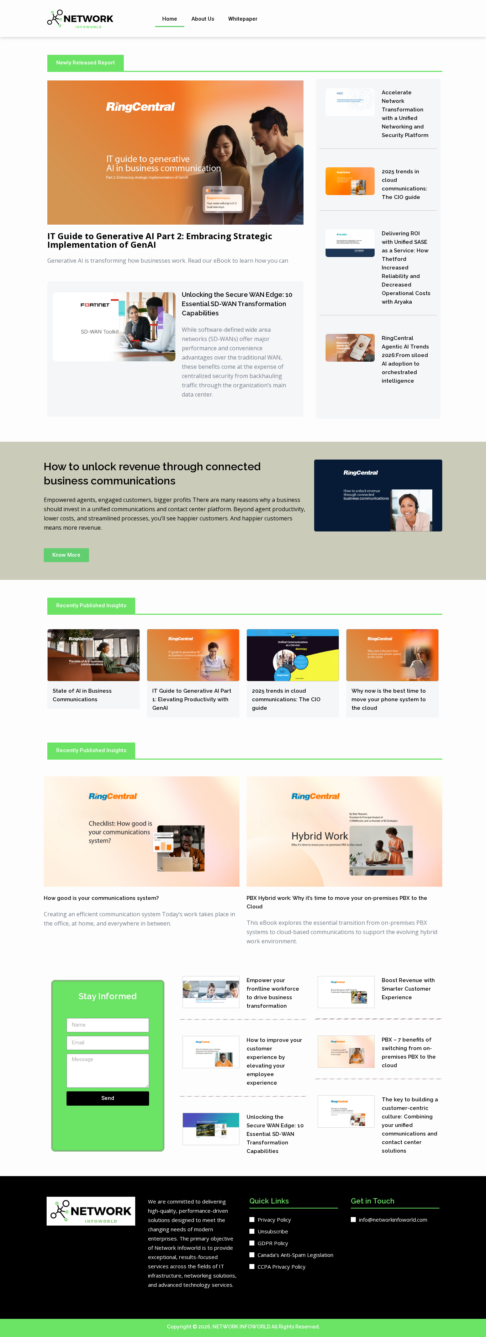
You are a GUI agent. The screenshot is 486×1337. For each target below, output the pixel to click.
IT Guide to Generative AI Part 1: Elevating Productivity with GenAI (191, 699)
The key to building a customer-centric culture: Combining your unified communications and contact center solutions (410, 1125)
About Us (202, 19)
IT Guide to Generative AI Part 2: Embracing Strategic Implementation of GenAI (159, 240)
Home (169, 19)
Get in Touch (373, 1201)
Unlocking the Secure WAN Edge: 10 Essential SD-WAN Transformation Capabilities (237, 304)
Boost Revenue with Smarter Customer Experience (408, 989)
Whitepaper (243, 19)
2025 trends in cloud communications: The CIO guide (286, 699)
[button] (85, 63)
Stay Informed (108, 996)
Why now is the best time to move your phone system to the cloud (389, 699)
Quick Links (269, 1201)
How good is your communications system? (101, 898)
